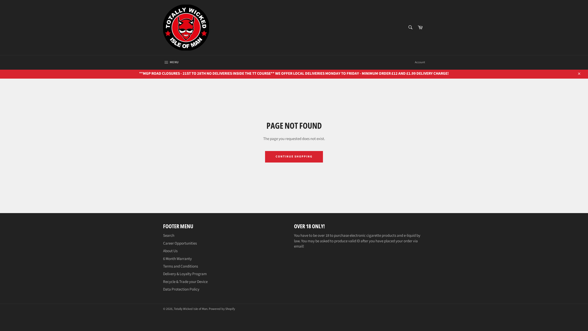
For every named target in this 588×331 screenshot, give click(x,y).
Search (168, 235)
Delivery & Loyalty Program (185, 274)
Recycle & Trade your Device (185, 282)
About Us (170, 251)
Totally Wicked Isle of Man (190, 309)
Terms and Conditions (180, 266)
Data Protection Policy (181, 289)
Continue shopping (294, 156)
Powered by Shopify (222, 309)
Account (420, 62)
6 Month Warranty (177, 259)
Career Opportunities (180, 243)
